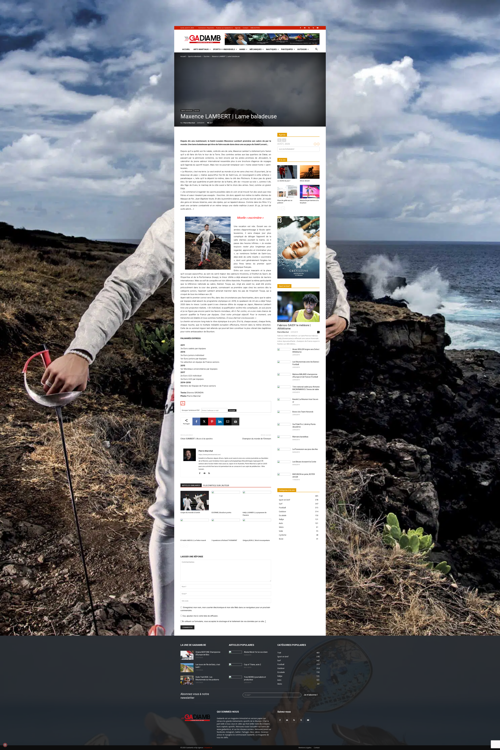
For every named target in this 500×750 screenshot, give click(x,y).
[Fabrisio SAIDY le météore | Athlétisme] (298, 306)
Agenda (237, 28)
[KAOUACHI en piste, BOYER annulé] (283, 477)
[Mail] (305, 28)
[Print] (235, 421)
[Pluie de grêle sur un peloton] (287, 191)
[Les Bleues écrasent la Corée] (283, 465)
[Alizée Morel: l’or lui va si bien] (235, 655)
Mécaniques (256, 49)
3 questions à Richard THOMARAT (224, 540)
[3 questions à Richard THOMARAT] (226, 528)
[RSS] (309, 28)
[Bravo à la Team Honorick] (283, 415)
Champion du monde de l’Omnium (256, 439)
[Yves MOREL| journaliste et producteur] (235, 680)
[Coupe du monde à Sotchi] (194, 500)
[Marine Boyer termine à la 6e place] (310, 191)
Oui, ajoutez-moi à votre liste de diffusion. (200, 616)
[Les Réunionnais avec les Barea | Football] (283, 365)
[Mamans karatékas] (283, 440)
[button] (316, 49)
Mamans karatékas (300, 437)
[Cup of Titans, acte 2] (235, 667)
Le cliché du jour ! (283, 181)
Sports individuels (194, 56)
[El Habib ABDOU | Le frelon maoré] (194, 528)
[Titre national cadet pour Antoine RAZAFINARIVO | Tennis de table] (283, 390)
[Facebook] (300, 28)
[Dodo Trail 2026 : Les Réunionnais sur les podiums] (186, 680)
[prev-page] (182, 545)
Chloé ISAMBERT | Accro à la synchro (196, 439)
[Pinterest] (212, 421)
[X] (313, 28)
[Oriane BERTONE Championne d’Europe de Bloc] (186, 655)
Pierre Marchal (189, 123)
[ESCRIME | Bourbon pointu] (226, 500)
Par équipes (287, 49)
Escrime (207, 56)
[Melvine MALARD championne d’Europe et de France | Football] (283, 377)
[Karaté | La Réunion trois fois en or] (283, 402)
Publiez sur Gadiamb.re (224, 28)
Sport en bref (283, 321)
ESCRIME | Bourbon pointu (221, 512)
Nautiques (271, 49)
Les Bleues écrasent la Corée (304, 462)
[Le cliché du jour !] (287, 172)
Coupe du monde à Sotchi (190, 512)
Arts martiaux (201, 49)
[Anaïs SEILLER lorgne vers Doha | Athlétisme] (283, 352)
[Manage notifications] (5, 745)
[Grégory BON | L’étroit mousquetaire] (257, 528)
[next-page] (283, 208)
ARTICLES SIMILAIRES (191, 485)
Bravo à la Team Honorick (302, 412)
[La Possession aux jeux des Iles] (283, 452)
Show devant (305, 181)
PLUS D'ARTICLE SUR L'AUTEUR (216, 485)
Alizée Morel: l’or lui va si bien (256, 652)
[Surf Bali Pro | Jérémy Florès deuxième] (283, 427)
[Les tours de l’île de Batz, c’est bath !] (186, 667)
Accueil (186, 49)
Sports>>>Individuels (224, 49)
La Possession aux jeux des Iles (305, 449)
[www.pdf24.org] (226, 403)
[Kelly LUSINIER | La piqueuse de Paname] (257, 500)
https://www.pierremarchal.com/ (210, 454)
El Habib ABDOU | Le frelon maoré (193, 540)
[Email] (228, 421)
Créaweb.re (208, 747)
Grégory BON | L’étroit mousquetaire (256, 540)
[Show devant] (310, 172)
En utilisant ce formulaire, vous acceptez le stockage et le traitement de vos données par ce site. (224, 621)
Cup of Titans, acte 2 (252, 664)
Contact (245, 28)
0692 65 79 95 (255, 28)
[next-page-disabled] (186, 545)
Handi (242, 49)
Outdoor (302, 49)
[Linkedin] (220, 421)
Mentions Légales (305, 747)
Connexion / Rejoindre (206, 28)
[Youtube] (318, 28)
